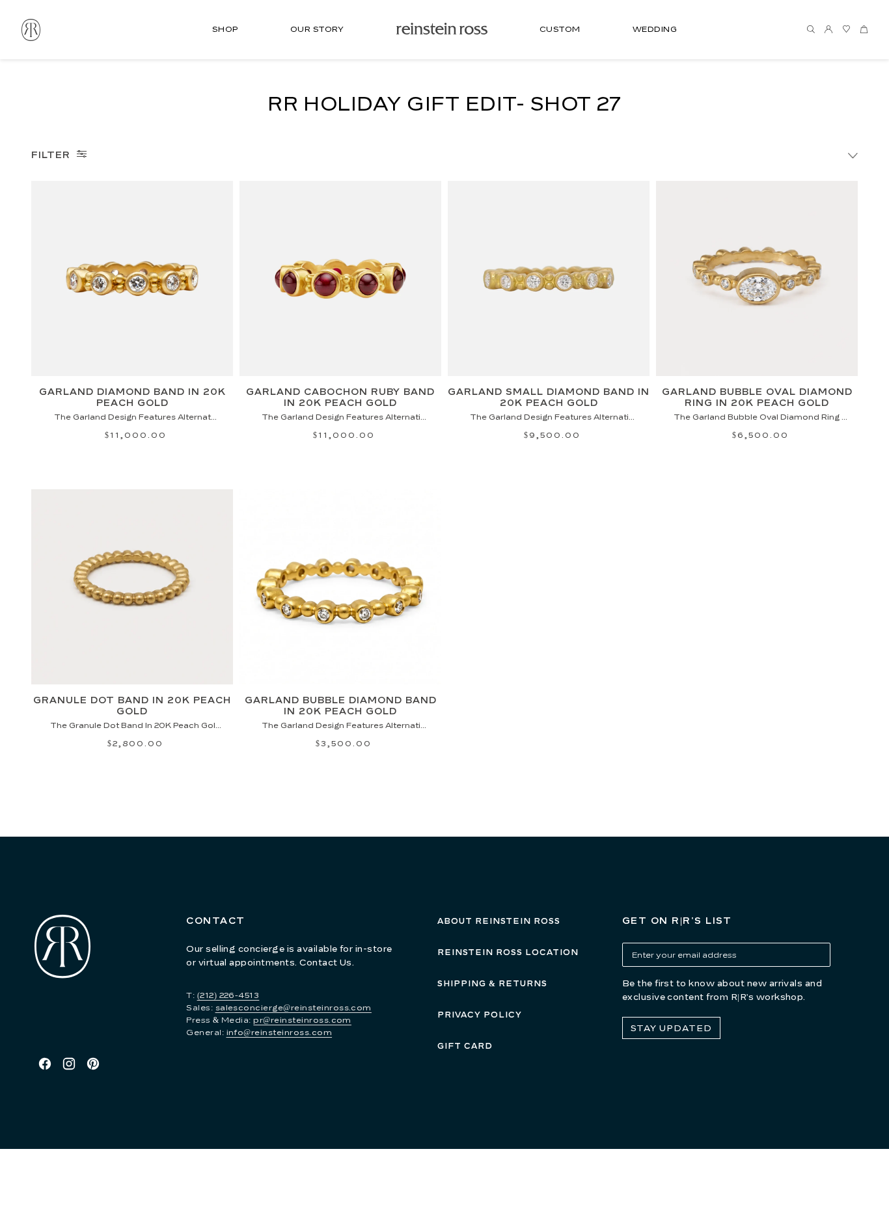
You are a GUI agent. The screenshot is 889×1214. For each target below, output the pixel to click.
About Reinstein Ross (498, 921)
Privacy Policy (479, 1014)
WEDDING (655, 29)
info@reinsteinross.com (279, 1032)
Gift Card (465, 1046)
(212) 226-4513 (228, 995)
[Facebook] (45, 1064)
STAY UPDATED (671, 1028)
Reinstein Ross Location (508, 952)
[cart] (864, 30)
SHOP (225, 29)
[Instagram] (69, 1064)
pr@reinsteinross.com (302, 1020)
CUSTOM (560, 29)
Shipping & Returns (492, 983)
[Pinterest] (93, 1064)
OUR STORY (317, 29)
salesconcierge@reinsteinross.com (293, 1007)
